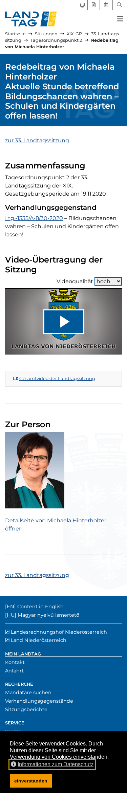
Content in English (40, 606)
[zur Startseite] (31, 19)
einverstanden (30, 780)
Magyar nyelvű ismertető (48, 615)
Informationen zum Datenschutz (55, 764)
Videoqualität (75, 281)
